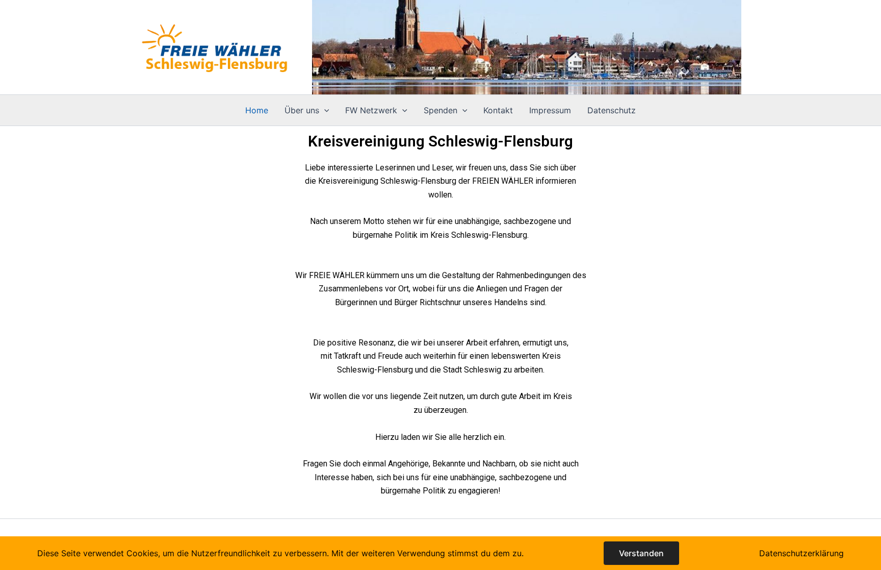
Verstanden (641, 553)
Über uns (301, 110)
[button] (324, 110)
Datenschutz (611, 110)
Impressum (550, 110)
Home (256, 110)
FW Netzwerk (371, 110)
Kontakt (498, 110)
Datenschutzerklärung (801, 553)
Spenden (440, 110)
